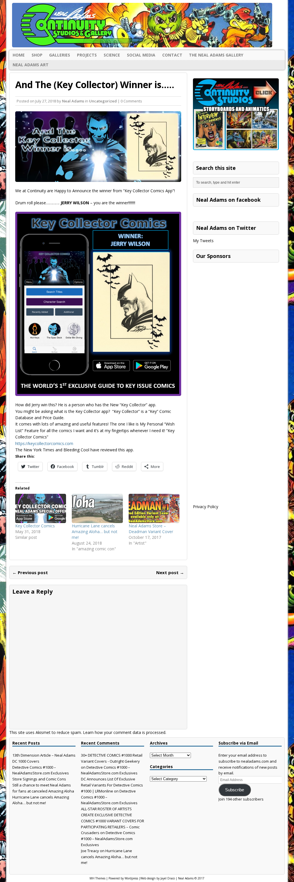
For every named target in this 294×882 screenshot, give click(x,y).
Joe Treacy (90, 850)
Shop (37, 55)
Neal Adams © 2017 (191, 878)
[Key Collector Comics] (40, 508)
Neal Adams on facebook (228, 199)
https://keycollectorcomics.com (44, 443)
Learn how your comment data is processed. (124, 732)
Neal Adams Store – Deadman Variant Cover (151, 528)
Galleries (59, 55)
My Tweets (203, 240)
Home (19, 55)
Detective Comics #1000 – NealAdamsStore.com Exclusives (108, 838)
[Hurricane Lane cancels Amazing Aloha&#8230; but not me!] (97, 508)
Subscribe (234, 790)
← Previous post (30, 572)
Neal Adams (73, 101)
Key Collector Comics (35, 526)
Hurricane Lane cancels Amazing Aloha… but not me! (94, 531)
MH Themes (97, 878)
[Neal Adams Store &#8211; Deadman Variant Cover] (154, 508)
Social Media (141, 55)
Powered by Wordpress (123, 878)
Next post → (170, 572)
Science (112, 55)
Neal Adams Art (31, 64)
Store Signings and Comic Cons (39, 779)
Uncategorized (103, 101)
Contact (172, 55)
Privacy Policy (205, 506)
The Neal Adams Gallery (216, 55)
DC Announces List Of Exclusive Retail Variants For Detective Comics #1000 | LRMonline (112, 785)
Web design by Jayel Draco (157, 878)
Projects (87, 55)
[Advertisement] (236, 301)
